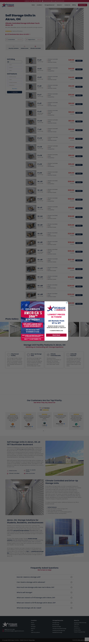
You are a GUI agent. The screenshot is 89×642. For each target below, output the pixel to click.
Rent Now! (56, 335)
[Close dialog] (67, 302)
